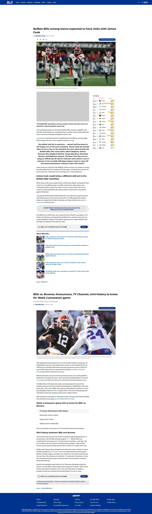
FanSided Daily (41, 502)
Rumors (23, 2)
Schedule (30, 2)
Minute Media (28, 509)
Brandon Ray (39, 304)
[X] (142, 2)
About (38, 499)
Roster (44, 2)
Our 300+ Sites (94, 499)
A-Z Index (78, 505)
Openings (56, 499)
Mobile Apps (111, 499)
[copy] (46, 39)
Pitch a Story (57, 502)
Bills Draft (44, 282)
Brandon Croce (40, 36)
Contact (77, 499)
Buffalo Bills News (47, 488)
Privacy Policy (79, 502)
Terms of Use (94, 502)
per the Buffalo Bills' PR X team (65, 399)
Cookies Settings (95, 505)
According (39, 138)
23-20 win (55, 452)
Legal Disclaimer (42, 505)
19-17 (68, 439)
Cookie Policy (111, 502)
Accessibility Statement (60, 505)
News (17, 2)
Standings (37, 2)
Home (38, 282)
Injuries (49, 2)
